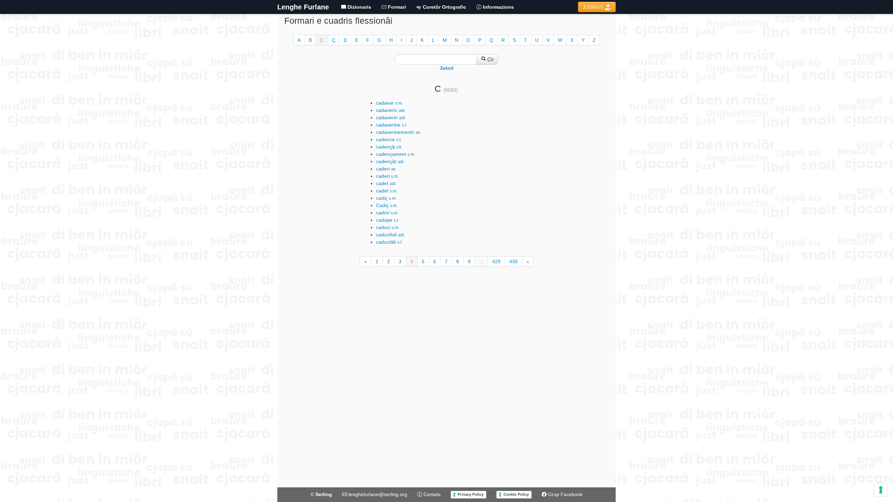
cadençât (390, 161)
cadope (387, 220)
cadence (389, 139)
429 (496, 261)
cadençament (395, 154)
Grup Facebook (565, 494)
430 (513, 261)
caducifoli (390, 234)
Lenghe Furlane (303, 7)
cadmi (387, 212)
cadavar (389, 103)
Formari (396, 7)
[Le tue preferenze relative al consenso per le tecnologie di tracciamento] (880, 489)
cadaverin (391, 117)
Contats (431, 494)
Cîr (490, 59)
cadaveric (391, 110)
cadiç (386, 198)
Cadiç (387, 205)
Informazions (497, 7)
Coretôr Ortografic (443, 7)
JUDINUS (594, 7)
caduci (387, 227)
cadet (386, 183)
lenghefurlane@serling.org (377, 494)
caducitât (389, 242)
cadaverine (391, 125)
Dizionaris (358, 7)
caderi (386, 169)
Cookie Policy (516, 494)
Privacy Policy (470, 494)
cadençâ (389, 147)
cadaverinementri (398, 132)
